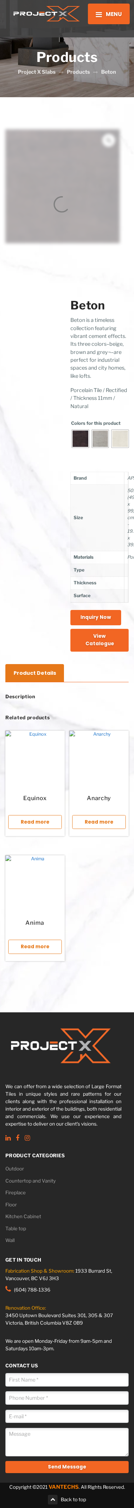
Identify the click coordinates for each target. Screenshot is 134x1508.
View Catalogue (99, 640)
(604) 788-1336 (32, 1290)
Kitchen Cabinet (23, 1216)
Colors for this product (95, 423)
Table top (15, 1228)
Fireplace (15, 1192)
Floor (11, 1204)
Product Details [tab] (35, 673)
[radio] (80, 439)
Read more (35, 822)
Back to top (73, 1499)
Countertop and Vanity (30, 1181)
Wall (10, 1240)
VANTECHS (64, 1487)
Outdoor (14, 1169)
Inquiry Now (95, 617)
